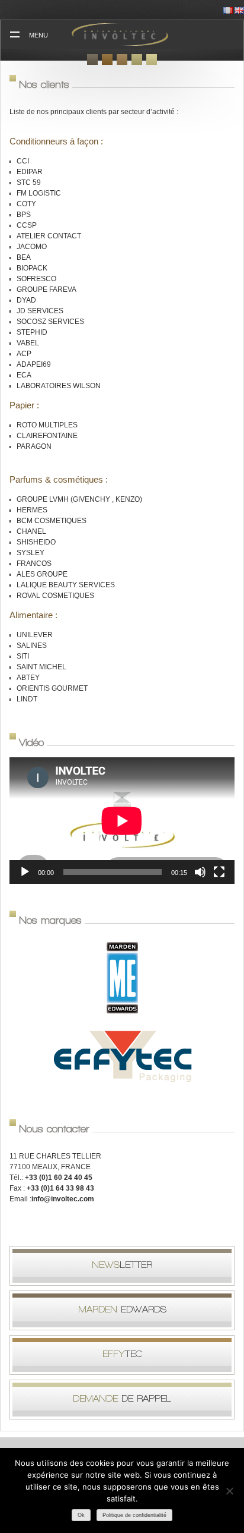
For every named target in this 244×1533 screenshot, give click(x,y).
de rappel (122, 1398)
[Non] (229, 1491)
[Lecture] (25, 872)
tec (122, 1354)
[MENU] (15, 34)
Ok (81, 1515)
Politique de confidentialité (134, 1515)
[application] (122, 820)
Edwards (122, 1309)
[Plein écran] (219, 872)
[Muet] (200, 872)
